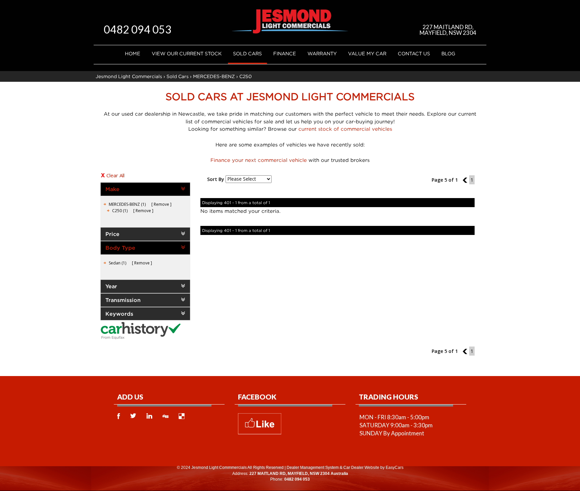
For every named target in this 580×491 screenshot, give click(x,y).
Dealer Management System (313, 467)
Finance (284, 53)
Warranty (322, 53)
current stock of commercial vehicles (345, 128)
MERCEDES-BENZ (214, 76)
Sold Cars (247, 53)
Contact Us (414, 53)
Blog (448, 53)
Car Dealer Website (361, 467)
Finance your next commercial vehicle (258, 160)
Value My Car (367, 53)
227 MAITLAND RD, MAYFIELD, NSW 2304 (448, 29)
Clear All (115, 175)
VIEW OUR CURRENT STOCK (187, 53)
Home (132, 53)
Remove (161, 204)
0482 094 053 (138, 29)
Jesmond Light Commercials (129, 76)
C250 (245, 76)
